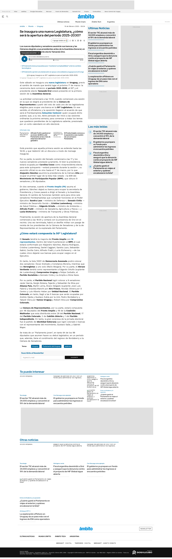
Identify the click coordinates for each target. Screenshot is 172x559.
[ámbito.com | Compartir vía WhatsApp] (70, 40)
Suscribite (74, 357)
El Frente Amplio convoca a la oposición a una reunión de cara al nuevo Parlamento (74, 136)
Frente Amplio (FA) (56, 186)
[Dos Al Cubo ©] (142, 552)
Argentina (111, 22)
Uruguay (40, 26)
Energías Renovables (36, 11)
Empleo (86, 11)
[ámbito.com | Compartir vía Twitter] (75, 40)
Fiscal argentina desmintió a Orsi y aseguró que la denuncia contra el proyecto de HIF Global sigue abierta (102, 57)
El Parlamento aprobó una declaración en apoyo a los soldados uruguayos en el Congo (53, 72)
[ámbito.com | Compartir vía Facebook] (73, 40)
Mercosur (49, 11)
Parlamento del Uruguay (51, 346)
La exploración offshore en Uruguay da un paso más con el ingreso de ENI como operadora (102, 80)
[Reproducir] (24, 59)
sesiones (68, 346)
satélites (23, 11)
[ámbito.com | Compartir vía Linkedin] (78, 40)
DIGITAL (64, 543)
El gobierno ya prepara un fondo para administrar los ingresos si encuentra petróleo (102, 45)
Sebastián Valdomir (52, 113)
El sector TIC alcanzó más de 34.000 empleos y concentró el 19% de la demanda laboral (102, 35)
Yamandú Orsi (76, 11)
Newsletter (167, 21)
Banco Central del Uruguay (112, 11)
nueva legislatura (57, 82)
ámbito (22, 26)
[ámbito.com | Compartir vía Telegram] (80, 40)
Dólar (15, 11)
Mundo (31, 26)
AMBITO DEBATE (105, 543)
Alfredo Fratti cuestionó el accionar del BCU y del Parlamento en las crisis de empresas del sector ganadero (40, 137)
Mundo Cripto (80, 22)
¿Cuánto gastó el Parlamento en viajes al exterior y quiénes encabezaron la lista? (102, 68)
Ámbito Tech (96, 22)
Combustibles (97, 11)
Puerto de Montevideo (62, 11)
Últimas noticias (63, 22)
